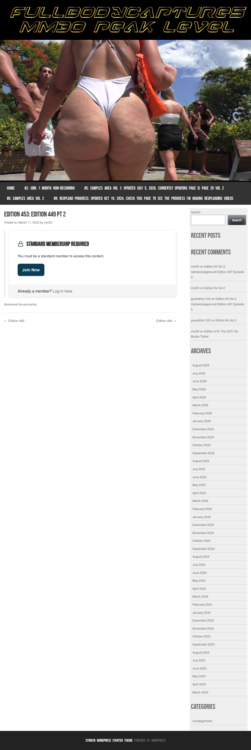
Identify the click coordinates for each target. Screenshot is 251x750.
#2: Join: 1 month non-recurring (50, 188)
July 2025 (198, 469)
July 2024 (198, 564)
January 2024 (201, 612)
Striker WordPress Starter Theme (109, 740)
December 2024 (203, 525)
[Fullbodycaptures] (125, 21)
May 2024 (199, 580)
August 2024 (200, 556)
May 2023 (199, 676)
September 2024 (203, 548)
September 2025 (203, 453)
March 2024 (200, 596)
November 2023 (203, 628)
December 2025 (203, 429)
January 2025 (201, 517)
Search (196, 212)
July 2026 (198, 373)
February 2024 (202, 604)
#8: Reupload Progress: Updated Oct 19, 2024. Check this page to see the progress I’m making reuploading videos (143, 198)
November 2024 (203, 533)
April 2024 (199, 588)
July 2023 (198, 660)
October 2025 (201, 445)
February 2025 (202, 509)
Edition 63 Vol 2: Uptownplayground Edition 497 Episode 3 (217, 271)
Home (11, 188)
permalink (30, 304)
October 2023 (201, 636)
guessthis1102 (201, 298)
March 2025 (200, 501)
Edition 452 (14, 320)
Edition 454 (166, 320)
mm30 (48, 222)
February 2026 (202, 413)
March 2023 (200, 692)
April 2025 (199, 493)
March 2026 (200, 405)
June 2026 (199, 381)
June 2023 (199, 668)
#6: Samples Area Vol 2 (25, 198)
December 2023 (203, 620)
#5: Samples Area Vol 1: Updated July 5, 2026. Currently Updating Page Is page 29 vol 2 (154, 188)
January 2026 (201, 421)
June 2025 (199, 477)
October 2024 (201, 540)
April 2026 (199, 397)
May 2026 (199, 389)
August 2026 (200, 365)
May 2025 (199, 485)
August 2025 (200, 461)
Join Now (31, 270)
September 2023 (203, 644)
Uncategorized (202, 721)
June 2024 (199, 572)
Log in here (62, 291)
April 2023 (199, 684)
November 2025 (203, 437)
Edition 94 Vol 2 (214, 288)
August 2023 (200, 652)
